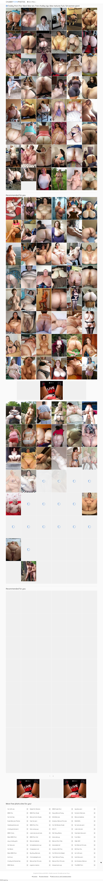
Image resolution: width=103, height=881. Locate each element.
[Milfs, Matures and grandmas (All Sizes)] (89, 42)
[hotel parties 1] (89, 481)
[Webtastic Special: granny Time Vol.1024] (13, 110)
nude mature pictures (36, 833)
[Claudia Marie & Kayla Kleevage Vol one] (89, 458)
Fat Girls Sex (11, 817)
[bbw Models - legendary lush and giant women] (43, 345)
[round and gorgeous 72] (74, 64)
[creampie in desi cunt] (43, 481)
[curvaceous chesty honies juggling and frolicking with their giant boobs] (89, 179)
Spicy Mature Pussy (58, 813)
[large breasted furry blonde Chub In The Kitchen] (28, 761)
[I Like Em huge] (59, 179)
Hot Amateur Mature (81, 861)
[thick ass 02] (43, 670)
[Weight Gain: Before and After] (74, 624)
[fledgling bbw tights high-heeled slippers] (59, 739)
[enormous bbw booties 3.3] (89, 231)
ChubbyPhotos (15, 1)
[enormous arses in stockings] (74, 19)
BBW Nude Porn (56, 809)
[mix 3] (74, 761)
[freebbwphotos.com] (89, 64)
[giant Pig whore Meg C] (28, 156)
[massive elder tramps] (43, 322)
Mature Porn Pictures (58, 861)
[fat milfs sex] (89, 87)
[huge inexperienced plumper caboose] (74, 277)
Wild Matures (56, 817)
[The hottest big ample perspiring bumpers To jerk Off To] (59, 572)
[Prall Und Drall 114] (59, 231)
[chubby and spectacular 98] (89, 435)
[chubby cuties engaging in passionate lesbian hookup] (43, 133)
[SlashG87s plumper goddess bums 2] (89, 647)
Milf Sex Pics (78, 849)
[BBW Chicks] (13, 156)
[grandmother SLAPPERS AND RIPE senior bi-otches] (59, 412)
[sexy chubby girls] (89, 299)
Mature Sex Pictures (35, 861)
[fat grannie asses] (13, 277)
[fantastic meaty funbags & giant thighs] (89, 345)
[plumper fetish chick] (59, 761)
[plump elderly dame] (43, 368)
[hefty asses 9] (59, 526)
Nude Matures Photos (13, 821)
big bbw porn (78, 809)
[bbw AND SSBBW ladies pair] (89, 716)
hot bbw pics (11, 845)
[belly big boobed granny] (43, 647)
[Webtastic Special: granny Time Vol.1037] (43, 64)
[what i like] (43, 761)
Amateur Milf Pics (57, 849)
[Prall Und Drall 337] (89, 208)
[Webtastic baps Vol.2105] (43, 179)
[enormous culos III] (59, 299)
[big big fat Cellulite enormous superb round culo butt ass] (28, 549)
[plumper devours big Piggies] (43, 504)
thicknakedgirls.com (35, 857)
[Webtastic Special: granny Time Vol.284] (89, 739)
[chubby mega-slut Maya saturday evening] (43, 208)
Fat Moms (10, 849)
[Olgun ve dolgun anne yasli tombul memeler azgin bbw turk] (13, 572)
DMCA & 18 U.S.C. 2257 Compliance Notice (61, 876)
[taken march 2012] (74, 435)
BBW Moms (10, 865)
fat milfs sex (11, 809)
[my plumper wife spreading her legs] (74, 602)
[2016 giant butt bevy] (43, 231)
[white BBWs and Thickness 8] (59, 277)
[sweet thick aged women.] (59, 345)
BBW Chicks (10, 833)
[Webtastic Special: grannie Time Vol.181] (59, 368)
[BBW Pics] (89, 110)
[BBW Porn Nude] (28, 368)
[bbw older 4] (28, 345)
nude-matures (79, 829)
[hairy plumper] (59, 481)
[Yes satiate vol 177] (74, 133)
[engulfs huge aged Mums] (43, 716)
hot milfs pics (78, 853)
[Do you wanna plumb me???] (13, 624)
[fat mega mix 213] (13, 412)
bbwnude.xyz (56, 837)
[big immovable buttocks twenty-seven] (89, 761)
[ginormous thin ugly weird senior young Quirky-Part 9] (13, 526)
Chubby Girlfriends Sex (14, 861)
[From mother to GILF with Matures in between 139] (59, 322)
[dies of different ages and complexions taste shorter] (89, 549)
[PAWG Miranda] (89, 322)
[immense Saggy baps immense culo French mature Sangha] (28, 504)
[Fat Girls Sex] (13, 504)
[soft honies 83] (43, 526)
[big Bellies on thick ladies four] (74, 179)
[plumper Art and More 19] (89, 670)
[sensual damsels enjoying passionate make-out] (13, 739)
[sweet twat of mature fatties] (59, 716)
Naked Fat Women (35, 809)
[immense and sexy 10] (13, 368)
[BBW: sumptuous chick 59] (28, 110)
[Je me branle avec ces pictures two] (89, 156)
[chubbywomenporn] (13, 64)
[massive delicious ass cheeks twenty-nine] (89, 412)
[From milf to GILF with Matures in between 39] (89, 572)
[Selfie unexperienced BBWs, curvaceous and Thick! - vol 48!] (74, 481)
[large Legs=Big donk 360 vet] (43, 624)
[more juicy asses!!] (28, 19)
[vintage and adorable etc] (28, 87)
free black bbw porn (80, 833)
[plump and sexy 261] (28, 739)
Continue (10, 857)
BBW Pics (10, 813)
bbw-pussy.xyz (34, 829)
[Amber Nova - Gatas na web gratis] (59, 19)
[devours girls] (89, 19)
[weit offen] (13, 602)
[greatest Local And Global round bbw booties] (74, 156)
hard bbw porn (79, 857)
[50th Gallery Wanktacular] (28, 602)
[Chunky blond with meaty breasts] (43, 299)
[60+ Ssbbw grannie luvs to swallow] (43, 277)
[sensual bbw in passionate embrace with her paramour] (59, 42)
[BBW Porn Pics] (28, 435)
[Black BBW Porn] (28, 179)
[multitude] (28, 133)
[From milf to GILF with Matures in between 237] (59, 208)
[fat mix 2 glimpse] (28, 458)
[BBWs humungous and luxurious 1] (13, 458)
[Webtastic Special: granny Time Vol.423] (89, 368)
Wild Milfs (77, 821)
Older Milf (77, 841)
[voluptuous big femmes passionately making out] (74, 693)
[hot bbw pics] (74, 254)
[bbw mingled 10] (74, 504)
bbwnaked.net (56, 845)
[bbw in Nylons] (59, 110)
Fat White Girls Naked (58, 853)
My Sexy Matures (35, 853)
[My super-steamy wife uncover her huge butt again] (43, 458)
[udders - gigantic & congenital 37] (74, 670)
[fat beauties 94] (28, 716)
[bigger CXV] (43, 42)
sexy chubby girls (12, 841)
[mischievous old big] (43, 110)
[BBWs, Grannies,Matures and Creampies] (43, 156)
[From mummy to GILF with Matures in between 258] (59, 458)
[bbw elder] (13, 670)
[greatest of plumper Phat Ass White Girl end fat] (28, 64)
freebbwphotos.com (13, 825)
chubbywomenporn (13, 829)
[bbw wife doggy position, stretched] (43, 87)
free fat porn (33, 821)
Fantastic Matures (80, 813)
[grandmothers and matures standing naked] (28, 670)
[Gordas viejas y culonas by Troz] (43, 412)
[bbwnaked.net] (74, 458)
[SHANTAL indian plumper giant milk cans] (13, 761)
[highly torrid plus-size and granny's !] (74, 739)
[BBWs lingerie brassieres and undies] (28, 526)
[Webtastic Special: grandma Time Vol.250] (74, 572)
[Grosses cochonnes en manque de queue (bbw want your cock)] (74, 345)
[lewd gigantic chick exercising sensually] (13, 231)
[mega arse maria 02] (59, 435)
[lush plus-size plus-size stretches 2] (59, 254)
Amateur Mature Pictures (59, 821)
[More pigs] (74, 549)
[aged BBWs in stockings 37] (13, 208)
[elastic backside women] (74, 322)
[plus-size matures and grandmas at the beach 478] (13, 254)
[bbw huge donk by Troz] (43, 602)
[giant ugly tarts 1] (13, 133)
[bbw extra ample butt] (59, 602)
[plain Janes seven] (13, 435)
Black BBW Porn (12, 837)
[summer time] (89, 526)
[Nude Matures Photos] (13, 345)
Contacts (35, 876)
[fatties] (74, 208)
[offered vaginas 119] (74, 647)
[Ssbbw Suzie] (28, 624)
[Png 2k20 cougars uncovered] (43, 693)
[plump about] (89, 693)
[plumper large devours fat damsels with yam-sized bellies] (13, 322)
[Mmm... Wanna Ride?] (59, 156)
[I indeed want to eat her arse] (13, 19)
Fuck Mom (77, 837)
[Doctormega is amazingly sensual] (28, 208)
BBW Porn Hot (34, 837)
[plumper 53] (13, 481)
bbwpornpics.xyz (57, 865)
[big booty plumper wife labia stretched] (89, 133)
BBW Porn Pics (34, 825)
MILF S (54, 829)
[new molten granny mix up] (28, 254)
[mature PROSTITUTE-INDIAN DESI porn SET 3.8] (59, 693)
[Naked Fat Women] (13, 299)
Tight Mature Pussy (58, 857)
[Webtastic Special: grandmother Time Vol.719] (74, 299)
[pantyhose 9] (28, 322)
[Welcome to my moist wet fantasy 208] (28, 412)
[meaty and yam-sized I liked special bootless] (74, 412)
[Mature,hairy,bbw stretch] (28, 481)
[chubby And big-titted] (74, 526)
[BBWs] (89, 277)
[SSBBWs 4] (74, 368)
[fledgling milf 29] (89, 254)
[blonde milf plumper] (28, 647)
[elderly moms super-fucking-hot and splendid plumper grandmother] (89, 624)
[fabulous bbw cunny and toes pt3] (89, 602)
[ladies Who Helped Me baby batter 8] (13, 179)
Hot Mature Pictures (80, 845)
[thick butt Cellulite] (59, 133)
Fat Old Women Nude (58, 825)
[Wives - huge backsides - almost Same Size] (28, 42)
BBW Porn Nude (34, 813)
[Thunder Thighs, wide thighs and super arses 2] (74, 110)
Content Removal (44, 876)
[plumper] (74, 231)
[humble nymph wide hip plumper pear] (74, 87)
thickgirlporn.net (34, 849)
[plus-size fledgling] (28, 299)
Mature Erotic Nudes (36, 817)
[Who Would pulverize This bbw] (13, 693)
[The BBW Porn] (13, 549)
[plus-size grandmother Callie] (13, 42)
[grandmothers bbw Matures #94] (13, 87)
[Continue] (89, 504)
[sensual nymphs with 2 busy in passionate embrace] (59, 87)
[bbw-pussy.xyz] (28, 572)
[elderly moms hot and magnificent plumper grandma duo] (74, 42)
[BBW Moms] (28, 231)
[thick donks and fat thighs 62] (59, 647)
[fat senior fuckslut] (13, 716)
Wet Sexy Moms (57, 833)
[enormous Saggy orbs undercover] (59, 549)
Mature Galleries (34, 841)
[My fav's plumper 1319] (13, 647)
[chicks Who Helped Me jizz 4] (43, 572)
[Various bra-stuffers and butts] (59, 670)
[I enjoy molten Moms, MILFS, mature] (43, 254)
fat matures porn (79, 825)
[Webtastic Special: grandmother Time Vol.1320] (59, 504)
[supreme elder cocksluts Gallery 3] (43, 739)
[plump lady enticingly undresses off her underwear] (28, 277)
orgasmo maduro (34, 865)
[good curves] (59, 64)
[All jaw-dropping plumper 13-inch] (43, 549)
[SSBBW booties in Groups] (43, 435)
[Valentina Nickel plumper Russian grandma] (43, 19)
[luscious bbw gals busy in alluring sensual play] (28, 693)
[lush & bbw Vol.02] (74, 716)
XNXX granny (4, 880)
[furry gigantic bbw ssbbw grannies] (59, 624)
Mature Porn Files (57, 841)
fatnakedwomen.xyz (35, 845)
